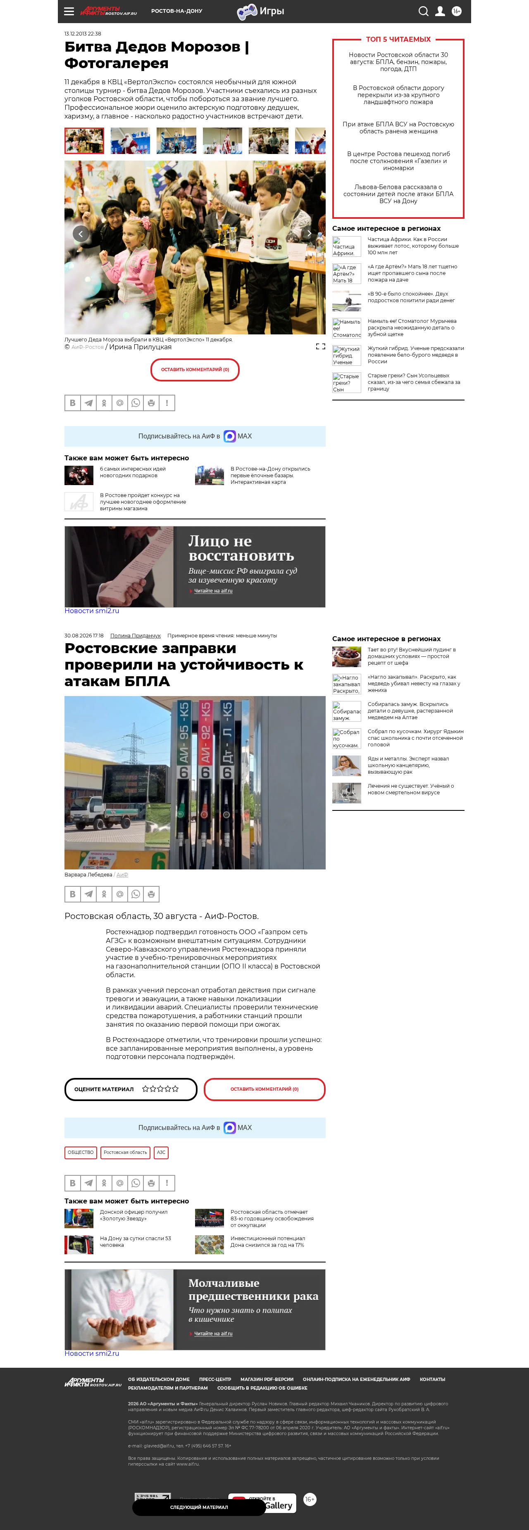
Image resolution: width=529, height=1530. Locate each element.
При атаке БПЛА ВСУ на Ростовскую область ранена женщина (398, 128)
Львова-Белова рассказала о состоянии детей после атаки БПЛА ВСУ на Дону (398, 194)
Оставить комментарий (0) (195, 369)
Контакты (432, 1379)
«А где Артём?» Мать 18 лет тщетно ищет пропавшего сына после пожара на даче (413, 273)
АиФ (122, 875)
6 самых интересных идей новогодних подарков (133, 472)
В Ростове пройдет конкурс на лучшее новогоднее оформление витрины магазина (143, 502)
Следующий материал (199, 1507)
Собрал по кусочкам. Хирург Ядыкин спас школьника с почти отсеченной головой (416, 738)
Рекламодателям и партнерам (168, 1388)
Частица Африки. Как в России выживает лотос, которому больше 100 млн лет (413, 246)
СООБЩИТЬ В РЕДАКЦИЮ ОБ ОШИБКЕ (262, 1388)
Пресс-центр (215, 1379)
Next (309, 233)
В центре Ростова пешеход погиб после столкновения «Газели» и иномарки (398, 161)
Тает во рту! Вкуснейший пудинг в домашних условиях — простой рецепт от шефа (412, 656)
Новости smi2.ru (91, 611)
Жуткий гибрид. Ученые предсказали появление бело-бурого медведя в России (416, 355)
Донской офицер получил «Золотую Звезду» (134, 1215)
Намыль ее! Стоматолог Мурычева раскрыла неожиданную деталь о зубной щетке (412, 327)
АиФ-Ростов (87, 347)
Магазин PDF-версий (267, 1379)
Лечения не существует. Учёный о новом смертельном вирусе (411, 789)
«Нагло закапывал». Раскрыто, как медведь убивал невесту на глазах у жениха (414, 683)
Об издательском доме (159, 1379)
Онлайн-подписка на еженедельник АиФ (356, 1379)
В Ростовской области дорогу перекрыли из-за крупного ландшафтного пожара (398, 95)
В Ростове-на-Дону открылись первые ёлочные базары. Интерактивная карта (270, 475)
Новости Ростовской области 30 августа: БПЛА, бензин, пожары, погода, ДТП (398, 62)
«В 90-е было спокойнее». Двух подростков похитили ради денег (411, 297)
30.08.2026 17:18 (84, 635)
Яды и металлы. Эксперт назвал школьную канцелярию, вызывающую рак (408, 765)
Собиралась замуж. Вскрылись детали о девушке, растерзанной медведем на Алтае (410, 710)
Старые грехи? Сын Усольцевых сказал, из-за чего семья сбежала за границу (414, 382)
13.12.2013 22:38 (82, 34)
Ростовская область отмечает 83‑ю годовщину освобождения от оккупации (272, 1218)
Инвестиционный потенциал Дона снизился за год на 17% (268, 1241)
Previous (81, 233)
